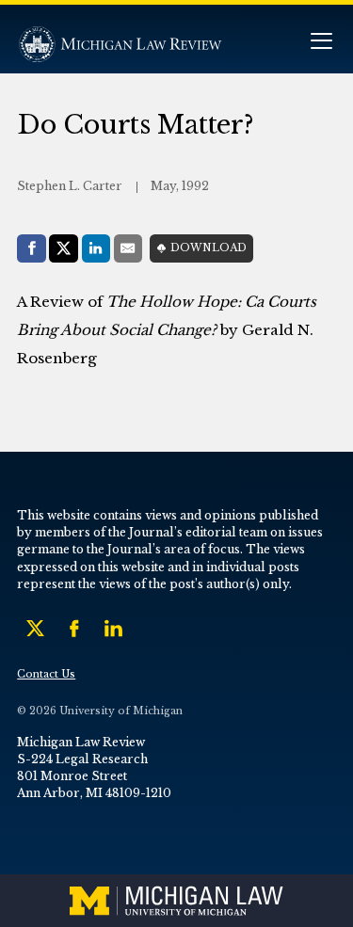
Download (208, 248)
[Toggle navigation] (321, 42)
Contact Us (46, 674)
